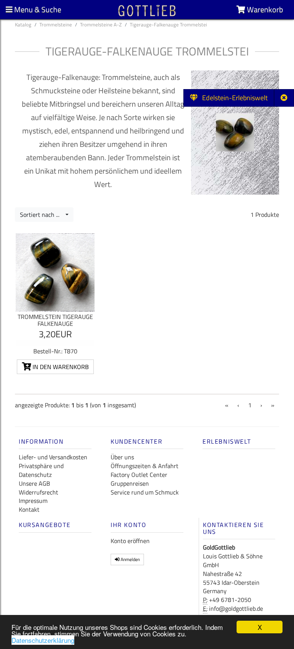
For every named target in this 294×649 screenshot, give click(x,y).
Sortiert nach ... (42, 214)
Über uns (122, 457)
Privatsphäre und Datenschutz (41, 470)
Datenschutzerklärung (42, 640)
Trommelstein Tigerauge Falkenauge (55, 320)
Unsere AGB (34, 483)
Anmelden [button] (129, 559)
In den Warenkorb (60, 366)
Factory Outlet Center (139, 474)
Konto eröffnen (130, 540)
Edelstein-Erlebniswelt (233, 98)
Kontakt (29, 509)
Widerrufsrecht (38, 492)
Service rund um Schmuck (145, 492)
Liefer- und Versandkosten (53, 457)
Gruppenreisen (130, 483)
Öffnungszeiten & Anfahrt (144, 465)
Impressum (33, 500)
